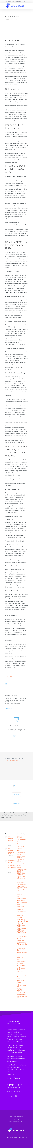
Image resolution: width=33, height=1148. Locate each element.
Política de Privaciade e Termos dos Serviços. (16, 1137)
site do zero (19, 976)
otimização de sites (21, 948)
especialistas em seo (21, 890)
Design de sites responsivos (20, 880)
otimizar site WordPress (21, 942)
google (18, 904)
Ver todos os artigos (12, 760)
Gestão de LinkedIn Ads (22, 902)
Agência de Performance (19, 837)
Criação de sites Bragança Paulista (21, 873)
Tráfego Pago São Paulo (22, 992)
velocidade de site (21, 999)
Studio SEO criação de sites (21, 986)
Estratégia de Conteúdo (22, 893)
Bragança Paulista (21, 856)
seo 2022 (22, 963)
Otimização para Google (22, 952)
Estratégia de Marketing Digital (20, 894)
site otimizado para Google (21, 978)
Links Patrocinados (21, 919)
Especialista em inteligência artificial (21, 884)
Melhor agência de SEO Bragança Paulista (22, 937)
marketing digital (22, 922)
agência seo (19, 841)
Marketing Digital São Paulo (21, 933)
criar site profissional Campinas (21, 867)
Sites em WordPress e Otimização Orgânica (11, 851)
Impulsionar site (20, 908)
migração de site (20, 940)
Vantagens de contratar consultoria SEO (21, 995)
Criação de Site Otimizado (20, 871)
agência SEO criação (21, 843)
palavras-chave (20, 954)
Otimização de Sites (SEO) (21, 950)
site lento (24, 976)
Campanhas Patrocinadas (19, 858)
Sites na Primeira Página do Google (11, 839)
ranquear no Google (21, 956)
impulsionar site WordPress (20, 910)
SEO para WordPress (21, 973)
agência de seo (21, 839)
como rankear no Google (20, 860)
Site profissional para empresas (21, 982)
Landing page (20, 915)
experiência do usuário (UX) (21, 896)
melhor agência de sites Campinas (21, 938)
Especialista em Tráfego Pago (22, 888)
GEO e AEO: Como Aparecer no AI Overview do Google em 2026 (12, 865)
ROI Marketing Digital (21, 961)
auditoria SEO (19, 848)
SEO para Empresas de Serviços (21, 969)
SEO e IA (18, 967)
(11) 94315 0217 (14, 1085)
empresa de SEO (20, 882)
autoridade (19, 854)
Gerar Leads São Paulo (21, 898)
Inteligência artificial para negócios (21, 911)
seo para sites (20, 971)
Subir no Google (20, 988)
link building (19, 917)
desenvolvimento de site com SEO (21, 878)
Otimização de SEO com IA (22, 946)
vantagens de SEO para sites (22, 997)
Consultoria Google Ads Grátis (21, 863)
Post (16, 19)
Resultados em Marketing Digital (20, 958)
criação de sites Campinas (20, 875)
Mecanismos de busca (21, 935)
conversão (19, 865)
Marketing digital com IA (21, 927)
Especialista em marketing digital (20, 886)
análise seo (19, 844)
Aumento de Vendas (21, 852)
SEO (6, 684)
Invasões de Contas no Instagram (21, 913)
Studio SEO (19, 984)
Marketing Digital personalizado (20, 931)
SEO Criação (10, 676)
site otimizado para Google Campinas (21, 980)
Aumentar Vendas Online (20, 850)
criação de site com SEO (22, 869)
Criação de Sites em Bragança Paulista (21, 877)
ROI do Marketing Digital (20, 959)
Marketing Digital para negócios (21, 929)
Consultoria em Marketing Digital (20, 861)
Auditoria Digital (20, 846)
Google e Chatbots (20, 906)
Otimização (22, 944)
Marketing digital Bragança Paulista (21, 925)
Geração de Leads (21, 900)
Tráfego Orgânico (20, 990)
